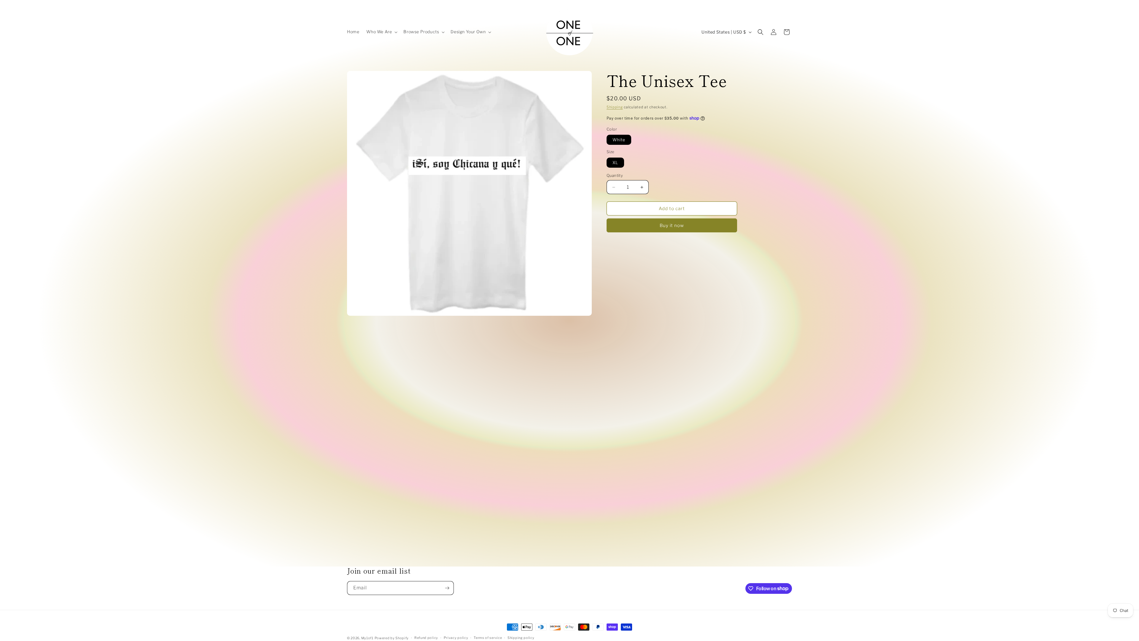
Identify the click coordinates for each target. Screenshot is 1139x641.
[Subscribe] (447, 588)
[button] (381, 32)
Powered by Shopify (392, 638)
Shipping (615, 107)
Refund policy (426, 638)
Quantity (615, 175)
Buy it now (672, 225)
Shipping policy (521, 638)
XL (615, 162)
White (619, 139)
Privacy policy (456, 638)
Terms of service (488, 638)
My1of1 (367, 638)
